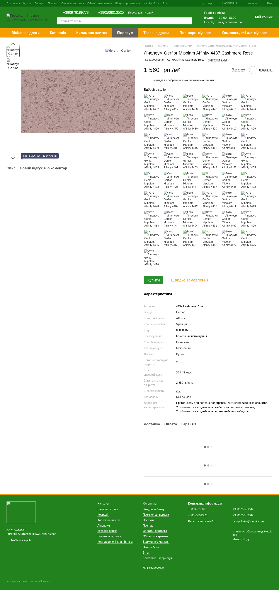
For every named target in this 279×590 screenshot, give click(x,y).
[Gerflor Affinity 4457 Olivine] (230, 161)
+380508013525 (111, 12)
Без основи (183, 397)
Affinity (180, 318)
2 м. (178, 390)
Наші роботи (151, 3)
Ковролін (58, 33)
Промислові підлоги (19, 3)
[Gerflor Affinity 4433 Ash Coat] (211, 200)
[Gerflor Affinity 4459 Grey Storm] (172, 122)
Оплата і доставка (72, 3)
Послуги (39, 3)
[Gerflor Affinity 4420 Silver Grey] (211, 122)
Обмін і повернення (99, 3)
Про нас (53, 3)
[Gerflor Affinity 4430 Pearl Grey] (192, 122)
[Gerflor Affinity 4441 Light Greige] (230, 142)
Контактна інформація (157, 558)
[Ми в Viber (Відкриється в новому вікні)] (195, 3)
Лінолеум (125, 33)
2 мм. (179, 362)
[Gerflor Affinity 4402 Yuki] (172, 200)
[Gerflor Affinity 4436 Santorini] (230, 180)
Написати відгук (217, 59)
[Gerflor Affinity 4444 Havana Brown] (172, 219)
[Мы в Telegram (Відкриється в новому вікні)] (190, 3)
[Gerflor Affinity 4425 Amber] (172, 180)
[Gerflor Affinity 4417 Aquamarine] (172, 103)
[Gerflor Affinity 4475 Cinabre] (250, 239)
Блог (165, 3)
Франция (181, 324)
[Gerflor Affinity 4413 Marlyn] (250, 200)
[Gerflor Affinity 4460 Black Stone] (153, 122)
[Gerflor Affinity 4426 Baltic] (250, 219)
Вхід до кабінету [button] (154, 509)
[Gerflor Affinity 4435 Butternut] (153, 239)
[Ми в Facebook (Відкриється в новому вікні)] (180, 3)
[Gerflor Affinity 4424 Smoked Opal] (250, 142)
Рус (204, 3)
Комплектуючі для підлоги (244, 33)
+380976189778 (76, 12)
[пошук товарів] (188, 20)
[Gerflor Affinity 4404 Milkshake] (192, 219)
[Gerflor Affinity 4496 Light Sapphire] (250, 103)
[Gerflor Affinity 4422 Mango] (250, 180)
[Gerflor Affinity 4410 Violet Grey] (230, 122)
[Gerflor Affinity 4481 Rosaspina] (192, 239)
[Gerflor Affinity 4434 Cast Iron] (153, 219)
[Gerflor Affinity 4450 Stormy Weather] (192, 103)
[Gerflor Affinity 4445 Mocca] (192, 142)
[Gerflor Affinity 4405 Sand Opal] (153, 161)
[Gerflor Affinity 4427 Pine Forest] (230, 239)
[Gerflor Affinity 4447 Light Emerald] (192, 180)
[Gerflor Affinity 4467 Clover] (230, 219)
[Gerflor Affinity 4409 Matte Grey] (153, 142)
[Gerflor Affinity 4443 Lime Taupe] (211, 161)
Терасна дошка (156, 33)
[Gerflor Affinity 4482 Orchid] (211, 239)
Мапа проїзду (241, 539)
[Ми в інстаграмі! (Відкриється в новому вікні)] (185, 3)
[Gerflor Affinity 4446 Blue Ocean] (211, 103)
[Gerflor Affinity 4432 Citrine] (153, 180)
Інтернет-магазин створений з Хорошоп (28, 581)
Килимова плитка (91, 33)
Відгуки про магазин (127, 3)
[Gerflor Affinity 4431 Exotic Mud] (211, 219)
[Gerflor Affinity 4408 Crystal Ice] (172, 142)
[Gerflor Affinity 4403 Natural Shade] (192, 161)
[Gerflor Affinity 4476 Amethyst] (153, 258)
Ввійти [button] (156, 80)
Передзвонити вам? (140, 12)
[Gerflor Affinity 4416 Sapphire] (230, 103)
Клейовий (182, 342)
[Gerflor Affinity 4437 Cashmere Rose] (153, 103)
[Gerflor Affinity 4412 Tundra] (192, 200)
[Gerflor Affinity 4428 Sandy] (153, 200)
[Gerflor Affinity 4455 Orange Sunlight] (250, 161)
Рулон (180, 354)
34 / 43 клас (184, 372)
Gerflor (180, 312)
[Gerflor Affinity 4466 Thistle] (172, 239)
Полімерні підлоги (195, 33)
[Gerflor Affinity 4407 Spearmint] (211, 180)
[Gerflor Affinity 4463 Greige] (211, 142)
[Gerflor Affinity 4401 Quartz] (172, 161)
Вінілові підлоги (26, 33)
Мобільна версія (20, 540)
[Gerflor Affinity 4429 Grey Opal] (250, 122)
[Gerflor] (118, 50)
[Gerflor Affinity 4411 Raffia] (230, 200)
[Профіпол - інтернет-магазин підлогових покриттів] (21, 512)
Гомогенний (183, 348)
